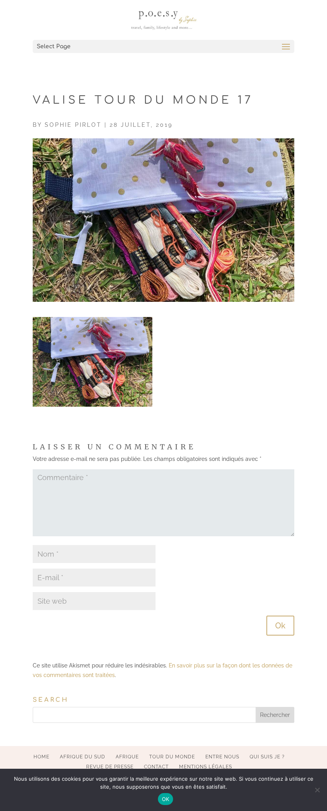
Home (41, 757)
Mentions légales (205, 767)
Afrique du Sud (82, 757)
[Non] (317, 790)
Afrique (127, 757)
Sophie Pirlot (73, 125)
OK (165, 799)
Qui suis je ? (267, 757)
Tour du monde (172, 757)
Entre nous (222, 757)
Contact (156, 767)
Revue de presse (110, 767)
